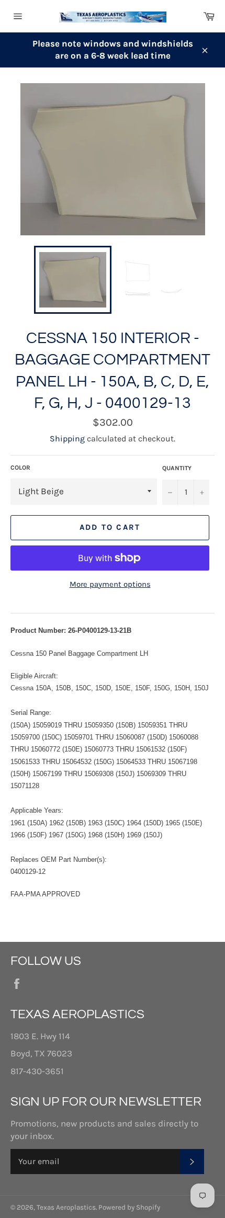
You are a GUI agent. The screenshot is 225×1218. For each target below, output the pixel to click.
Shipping (67, 438)
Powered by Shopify (129, 1207)
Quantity (177, 468)
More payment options (110, 584)
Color (20, 467)
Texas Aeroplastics (66, 1207)
